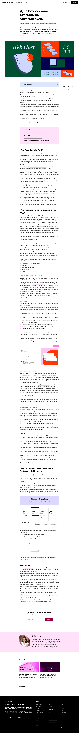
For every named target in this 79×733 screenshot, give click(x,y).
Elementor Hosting (33, 293)
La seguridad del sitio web (26, 303)
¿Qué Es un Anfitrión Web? (29, 135)
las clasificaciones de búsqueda (48, 375)
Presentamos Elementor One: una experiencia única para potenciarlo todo (28, 675)
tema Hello (35, 536)
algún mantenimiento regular (26, 411)
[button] (64, 86)
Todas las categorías (19, 2)
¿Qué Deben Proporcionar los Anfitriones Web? (33, 138)
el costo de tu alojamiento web (36, 197)
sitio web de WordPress (38, 283)
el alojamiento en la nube (43, 384)
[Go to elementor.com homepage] (6, 2)
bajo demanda (39, 423)
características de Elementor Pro (34, 538)
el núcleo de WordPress (43, 419)
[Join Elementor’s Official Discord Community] (12, 704)
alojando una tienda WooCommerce (33, 320)
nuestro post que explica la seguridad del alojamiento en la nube (43, 341)
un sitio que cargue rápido (29, 373)
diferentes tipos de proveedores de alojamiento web (34, 171)
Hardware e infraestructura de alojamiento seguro (33, 328)
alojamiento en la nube (25, 180)
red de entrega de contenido (31, 401)
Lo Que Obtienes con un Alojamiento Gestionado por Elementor (36, 140)
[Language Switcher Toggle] (63, 2)
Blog (12, 2)
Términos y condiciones (37, 622)
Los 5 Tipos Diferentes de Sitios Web (31, 123)
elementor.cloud (35, 550)
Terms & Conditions (8, 723)
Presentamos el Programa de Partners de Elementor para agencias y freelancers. (48, 675)
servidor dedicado (28, 194)
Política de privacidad (47, 622)
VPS (51, 575)
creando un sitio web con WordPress (38, 166)
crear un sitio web (29, 567)
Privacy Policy (15, 723)
